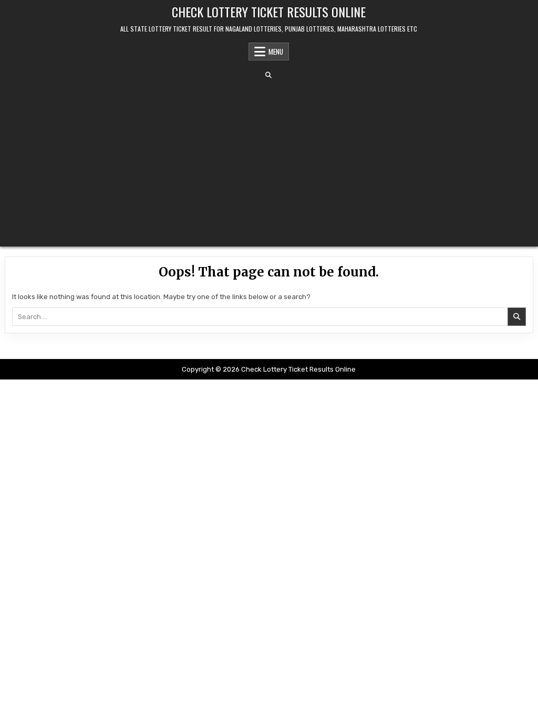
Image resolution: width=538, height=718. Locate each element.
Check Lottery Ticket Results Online (269, 11)
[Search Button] (268, 75)
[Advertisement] (269, 162)
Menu (275, 51)
